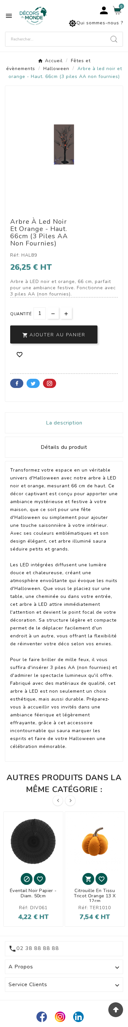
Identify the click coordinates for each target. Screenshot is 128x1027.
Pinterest (49, 383)
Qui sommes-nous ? (96, 23)
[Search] (114, 39)
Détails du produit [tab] (64, 447)
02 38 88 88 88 (37, 948)
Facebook (16, 383)
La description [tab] (64, 422)
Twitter (33, 383)
